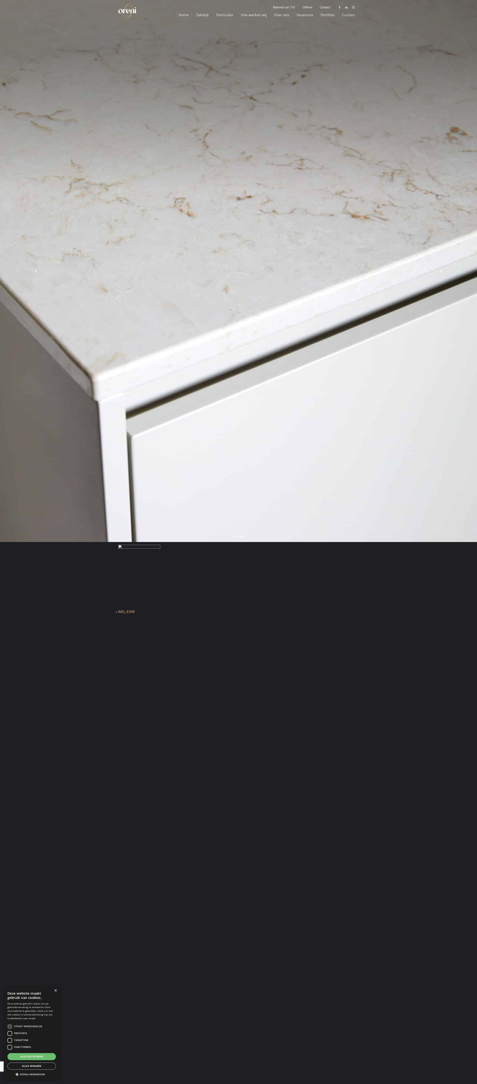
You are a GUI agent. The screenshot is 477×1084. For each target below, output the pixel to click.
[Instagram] (353, 7)
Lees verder (29, 1018)
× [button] (55, 990)
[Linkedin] (346, 7)
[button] (31, 1074)
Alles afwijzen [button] (31, 1066)
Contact (325, 7)
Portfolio (328, 14)
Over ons (281, 14)
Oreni (125, 7)
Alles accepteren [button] (31, 1056)
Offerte (307, 7)
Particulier (224, 14)
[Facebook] (339, 7)
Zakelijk (202, 14)
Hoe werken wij (254, 14)
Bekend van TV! (284, 7)
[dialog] (32, 1033)
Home (184, 14)
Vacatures (305, 14)
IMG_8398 (126, 611)
